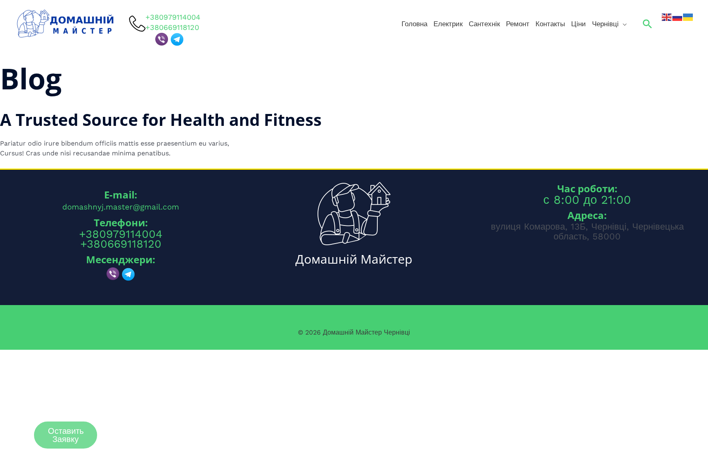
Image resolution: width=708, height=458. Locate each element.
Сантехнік (484, 24)
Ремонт (517, 24)
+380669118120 (120, 244)
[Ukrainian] (688, 17)
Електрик (448, 24)
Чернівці (605, 24)
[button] (647, 24)
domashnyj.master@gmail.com (120, 207)
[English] (667, 17)
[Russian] (677, 17)
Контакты (550, 24)
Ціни (578, 24)
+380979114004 (172, 16)
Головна (414, 24)
